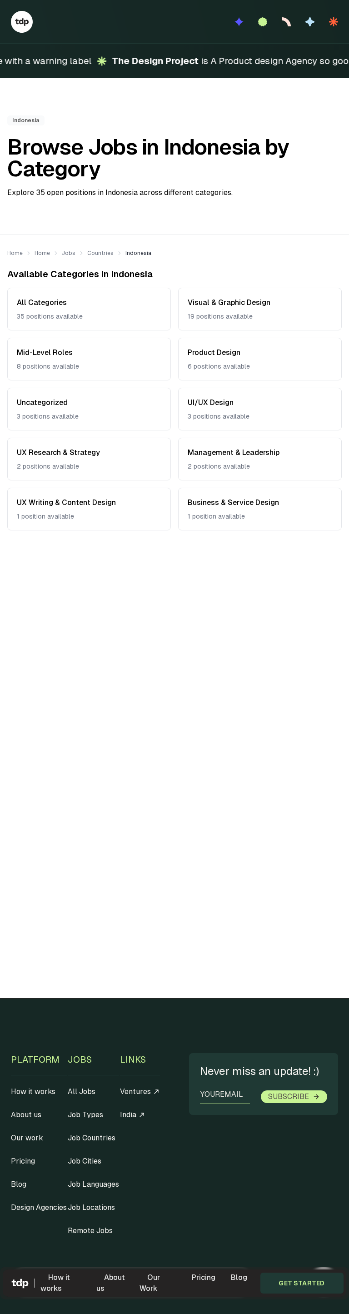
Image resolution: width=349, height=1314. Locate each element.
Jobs (68, 253)
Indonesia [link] (138, 253)
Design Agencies (39, 1207)
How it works (55, 1283)
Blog (239, 1277)
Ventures (135, 1091)
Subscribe (288, 1096)
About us (110, 1283)
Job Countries (91, 1138)
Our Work (150, 1283)
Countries (100, 253)
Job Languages (93, 1184)
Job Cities (84, 1161)
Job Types (85, 1114)
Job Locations (91, 1207)
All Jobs (81, 1091)
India (128, 1114)
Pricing (203, 1277)
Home (15, 253)
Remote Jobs (90, 1230)
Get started (301, 1283)
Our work (27, 1138)
